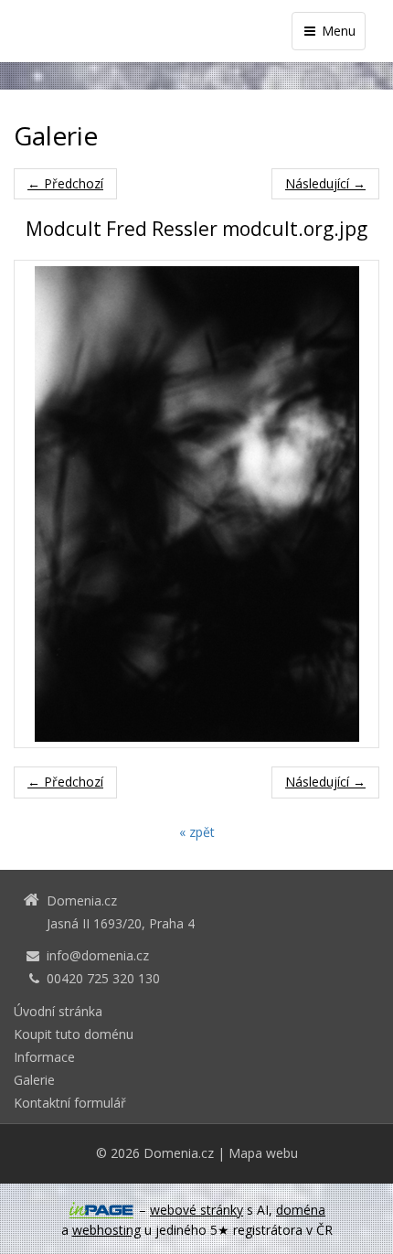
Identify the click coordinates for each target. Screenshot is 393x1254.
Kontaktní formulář (70, 1102)
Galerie (34, 1079)
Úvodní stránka (58, 1011)
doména (300, 1209)
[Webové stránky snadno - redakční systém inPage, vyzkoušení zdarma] (101, 1210)
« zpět (197, 832)
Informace (44, 1057)
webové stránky (196, 1209)
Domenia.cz (178, 1153)
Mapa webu (263, 1153)
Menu (337, 30)
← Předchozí (65, 183)
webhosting (106, 1229)
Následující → (325, 183)
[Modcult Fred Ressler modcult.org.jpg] (196, 504)
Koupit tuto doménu (73, 1034)
